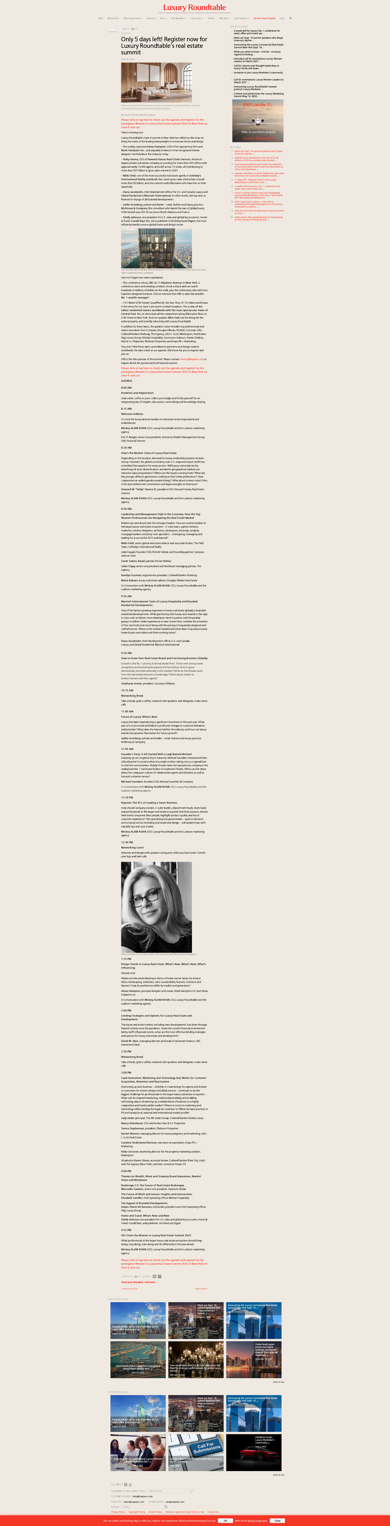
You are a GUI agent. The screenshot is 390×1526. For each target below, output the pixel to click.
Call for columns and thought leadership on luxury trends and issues (256, 67)
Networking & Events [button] (132, 18)
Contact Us (213, 1512)
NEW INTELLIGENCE (239, 26)
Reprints (148, 1276)
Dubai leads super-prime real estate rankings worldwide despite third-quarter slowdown (266, 1349)
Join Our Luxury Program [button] (264, 18)
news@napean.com (134, 1502)
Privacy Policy (118, 1512)
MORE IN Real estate (118, 1299)
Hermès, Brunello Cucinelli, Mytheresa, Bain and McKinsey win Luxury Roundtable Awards (259, 174)
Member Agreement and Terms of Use (185, 1512)
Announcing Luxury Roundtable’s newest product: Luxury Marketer (255, 88)
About (100, 18)
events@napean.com (192, 359)
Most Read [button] (223, 18)
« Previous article (129, 1289)
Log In (282, 18)
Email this (129, 1276)
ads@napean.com (175, 1502)
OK (225, 1521)
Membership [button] (113, 18)
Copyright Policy (136, 1512)
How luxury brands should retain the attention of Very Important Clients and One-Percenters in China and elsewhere (259, 167)
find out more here (257, 1521)
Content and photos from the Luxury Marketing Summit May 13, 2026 (259, 95)
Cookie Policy (155, 1512)
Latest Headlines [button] (240, 18)
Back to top (278, 1382)
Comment (113, 32)
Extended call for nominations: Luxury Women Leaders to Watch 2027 (258, 60)
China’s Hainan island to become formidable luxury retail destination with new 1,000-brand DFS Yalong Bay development (259, 195)
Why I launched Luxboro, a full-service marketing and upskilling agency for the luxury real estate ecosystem (258, 204)
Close (277, 1521)
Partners (211, 18)
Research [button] (150, 18)
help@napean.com (142, 1496)
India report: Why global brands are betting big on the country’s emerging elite (259, 218)
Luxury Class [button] (196, 18)
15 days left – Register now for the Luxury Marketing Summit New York (256, 181)
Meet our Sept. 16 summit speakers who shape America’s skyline (208, 1309)
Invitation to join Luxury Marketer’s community (264, 1440)
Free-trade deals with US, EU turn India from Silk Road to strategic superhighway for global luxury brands (195, 1368)
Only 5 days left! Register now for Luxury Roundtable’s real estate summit (164, 46)
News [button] (162, 18)
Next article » (201, 1289)
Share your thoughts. (138, 1282)
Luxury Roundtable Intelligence (139, 115)
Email (128, 29)
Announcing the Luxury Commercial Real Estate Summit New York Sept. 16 (259, 46)
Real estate (126, 33)
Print (136, 29)
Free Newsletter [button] (177, 18)
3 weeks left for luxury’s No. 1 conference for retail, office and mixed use (257, 32)
